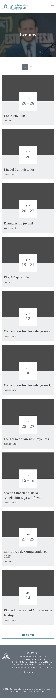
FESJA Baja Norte (16, 277)
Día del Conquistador (19, 169)
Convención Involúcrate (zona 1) (27, 385)
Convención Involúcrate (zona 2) (27, 331)
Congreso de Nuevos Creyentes (26, 439)
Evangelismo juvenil (18, 223)
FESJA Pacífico (14, 115)
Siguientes (28, 635)
